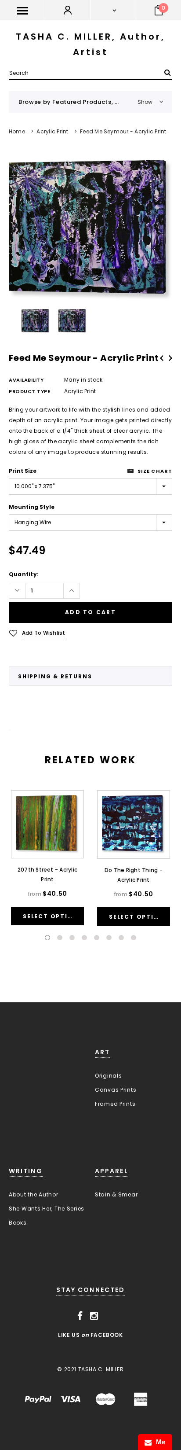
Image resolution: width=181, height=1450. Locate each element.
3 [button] (72, 937)
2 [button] (59, 937)
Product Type (30, 391)
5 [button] (96, 937)
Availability (26, 379)
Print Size (22, 471)
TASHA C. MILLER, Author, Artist (90, 44)
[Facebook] (80, 1316)
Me (159, 1442)
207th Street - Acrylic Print (47, 874)
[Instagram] (94, 1316)
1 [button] (47, 937)
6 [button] (109, 937)
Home (17, 131)
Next (170, 358)
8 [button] (133, 937)
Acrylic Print (52, 131)
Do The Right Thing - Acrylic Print (134, 874)
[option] (90, 230)
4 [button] (84, 937)
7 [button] (121, 937)
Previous (161, 358)
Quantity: (24, 574)
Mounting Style (31, 507)
